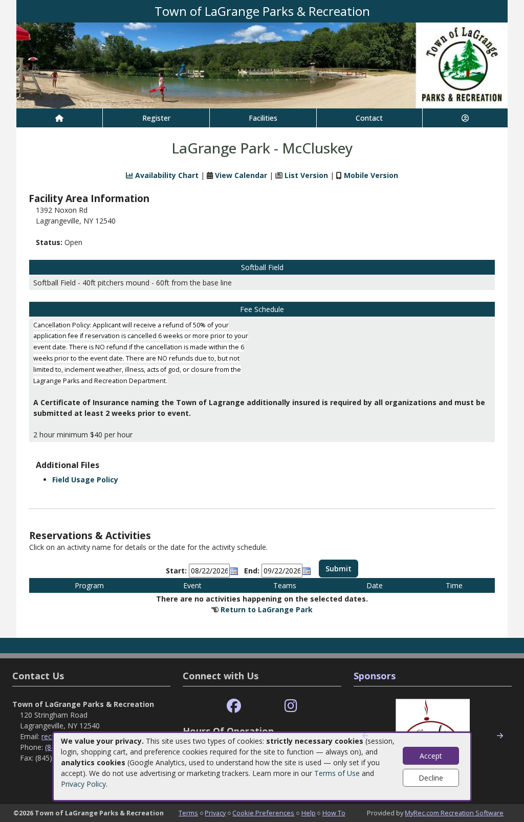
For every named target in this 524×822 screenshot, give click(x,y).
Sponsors (375, 676)
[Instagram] (291, 706)
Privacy (215, 812)
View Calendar (241, 175)
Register (156, 118)
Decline (431, 778)
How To (333, 812)
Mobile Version (371, 175)
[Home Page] (59, 117)
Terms (188, 812)
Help (308, 812)
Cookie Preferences (263, 812)
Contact (369, 118)
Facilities (263, 118)
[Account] (465, 117)
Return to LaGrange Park (267, 609)
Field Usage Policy (85, 479)
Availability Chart (166, 175)
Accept (431, 756)
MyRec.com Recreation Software (454, 812)
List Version (306, 175)
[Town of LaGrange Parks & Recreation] (262, 65)
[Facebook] (234, 706)
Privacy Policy (83, 784)
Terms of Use (337, 773)
